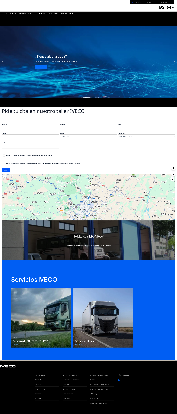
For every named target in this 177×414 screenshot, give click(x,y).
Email (119, 124)
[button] (15, 13)
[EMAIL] (173, 168)
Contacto (38, 380)
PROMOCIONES (53, 13)
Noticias (38, 394)
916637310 (164, 2)
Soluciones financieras (98, 403)
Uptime (93, 380)
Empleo (38, 399)
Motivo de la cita (7, 143)
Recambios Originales (71, 375)
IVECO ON (94, 399)
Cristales (66, 385)
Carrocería (67, 399)
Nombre (4, 124)
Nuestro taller (40, 375)
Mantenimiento (68, 394)
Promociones (40, 389)
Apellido (62, 124)
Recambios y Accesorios (99, 375)
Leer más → (16, 344)
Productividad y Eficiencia (99, 385)
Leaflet (172, 219)
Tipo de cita (121, 133)
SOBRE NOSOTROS (67, 13)
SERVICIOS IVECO (8, 13)
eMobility (93, 394)
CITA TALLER (41, 13)
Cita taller (38, 385)
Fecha (62, 133)
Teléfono (4, 133)
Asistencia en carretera (71, 380)
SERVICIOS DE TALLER (26, 13)
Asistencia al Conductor (99, 389)
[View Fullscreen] (4, 176)
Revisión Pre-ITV (69, 389)
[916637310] (173, 174)
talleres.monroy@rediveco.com (145, 2)
